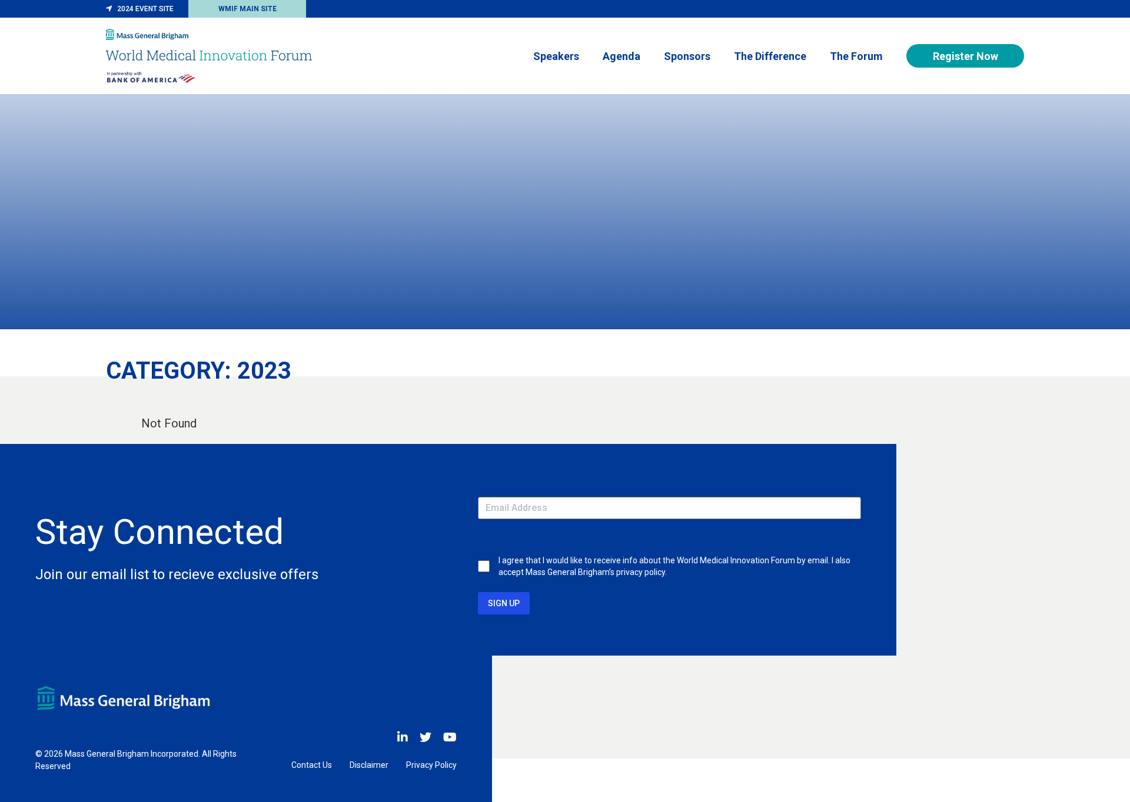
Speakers (556, 56)
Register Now (965, 56)
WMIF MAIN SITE (247, 9)
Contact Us (311, 765)
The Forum (856, 56)
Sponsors (687, 56)
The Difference (770, 56)
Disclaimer (369, 765)
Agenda (621, 56)
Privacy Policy (431, 765)
